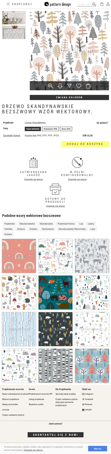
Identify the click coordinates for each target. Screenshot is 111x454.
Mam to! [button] (97, 448)
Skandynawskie (27, 223)
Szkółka (8, 228)
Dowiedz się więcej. (33, 450)
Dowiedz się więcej (33, 179)
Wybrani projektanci (10, 399)
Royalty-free (30, 135)
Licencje (5, 409)
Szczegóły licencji (11, 135)
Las (81, 223)
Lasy (93, 228)
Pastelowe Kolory (66, 223)
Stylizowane (48, 228)
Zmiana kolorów (69, 97)
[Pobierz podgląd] (60, 86)
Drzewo (33, 228)
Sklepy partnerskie (10, 404)
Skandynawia (46, 223)
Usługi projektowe (36, 399)
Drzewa (8, 234)
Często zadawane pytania (13, 414)
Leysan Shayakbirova (35, 122)
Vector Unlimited (32, 129)
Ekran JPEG (66, 129)
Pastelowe (9, 223)
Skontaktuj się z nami (55, 434)
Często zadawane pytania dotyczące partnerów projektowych (67, 402)
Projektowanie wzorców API (40, 393)
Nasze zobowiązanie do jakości (15, 393)
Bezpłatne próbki (36, 404)
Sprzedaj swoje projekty (66, 393)
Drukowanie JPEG (50, 129)
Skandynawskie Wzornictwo (72, 228)
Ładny (91, 223)
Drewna (21, 228)
